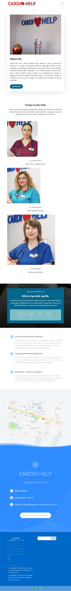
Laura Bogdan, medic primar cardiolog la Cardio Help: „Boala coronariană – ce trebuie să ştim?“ (20, 570)
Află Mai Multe (16, 86)
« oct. (8, 559)
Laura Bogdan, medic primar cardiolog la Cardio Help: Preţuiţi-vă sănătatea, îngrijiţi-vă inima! (20, 577)
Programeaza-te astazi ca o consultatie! (35, 515)
